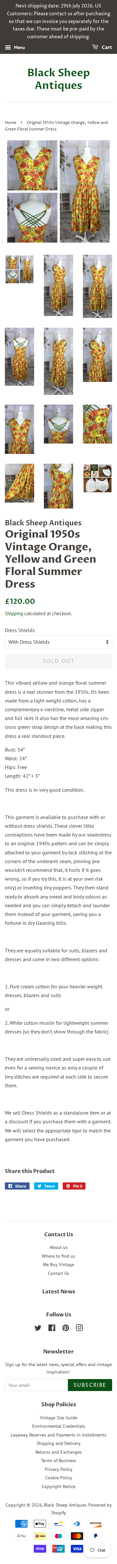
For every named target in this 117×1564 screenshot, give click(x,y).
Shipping (14, 613)
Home (10, 123)
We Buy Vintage (58, 1264)
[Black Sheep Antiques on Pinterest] (65, 1329)
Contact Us (58, 1273)
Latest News (58, 1291)
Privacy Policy (58, 1469)
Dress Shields (20, 630)
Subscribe (90, 1385)
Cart (106, 47)
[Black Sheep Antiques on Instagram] (79, 1329)
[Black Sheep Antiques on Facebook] (52, 1329)
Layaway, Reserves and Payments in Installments (58, 1435)
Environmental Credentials (58, 1426)
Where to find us (58, 1256)
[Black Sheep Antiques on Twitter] (38, 1329)
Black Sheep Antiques (58, 79)
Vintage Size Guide (58, 1418)
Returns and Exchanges (58, 1452)
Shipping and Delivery (58, 1443)
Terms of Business (58, 1460)
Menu (19, 47)
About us (59, 1247)
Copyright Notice (58, 1486)
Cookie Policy (58, 1478)
